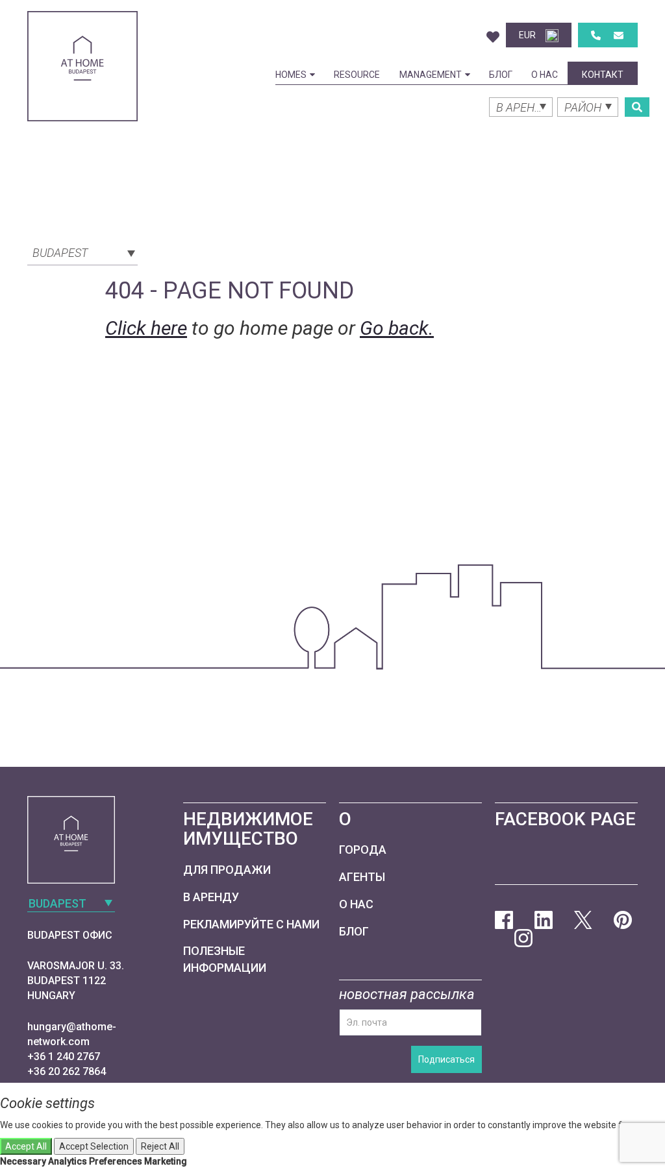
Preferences (115, 1161)
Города (362, 849)
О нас (544, 74)
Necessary (23, 1161)
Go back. (397, 328)
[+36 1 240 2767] (596, 35)
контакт (602, 74)
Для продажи (227, 869)
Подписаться (446, 1059)
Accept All (26, 1146)
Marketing (165, 1161)
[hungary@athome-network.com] (618, 35)
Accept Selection (94, 1146)
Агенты (362, 877)
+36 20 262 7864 (66, 1071)
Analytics (67, 1161)
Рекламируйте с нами (251, 924)
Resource (357, 74)
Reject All (160, 1146)
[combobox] (82, 251)
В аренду (211, 897)
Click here (146, 328)
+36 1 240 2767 (63, 1056)
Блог (500, 74)
